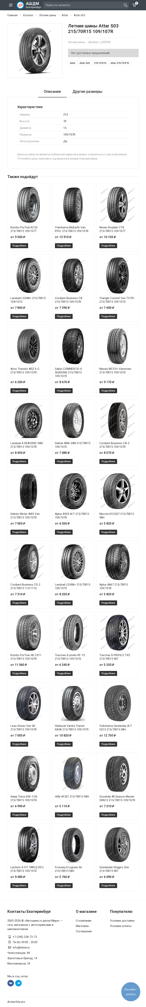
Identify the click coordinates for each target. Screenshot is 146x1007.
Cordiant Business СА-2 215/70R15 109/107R (114, 445)
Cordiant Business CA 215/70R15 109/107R (68, 299)
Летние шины (47, 15)
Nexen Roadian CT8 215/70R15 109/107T (112, 229)
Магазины (82, 926)
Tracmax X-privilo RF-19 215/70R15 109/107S (70, 656)
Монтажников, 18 (18, 963)
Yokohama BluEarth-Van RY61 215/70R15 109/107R (71, 229)
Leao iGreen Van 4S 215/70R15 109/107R (23, 727)
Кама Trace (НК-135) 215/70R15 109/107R (23, 798)
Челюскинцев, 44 (18, 953)
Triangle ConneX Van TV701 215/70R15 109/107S (116, 299)
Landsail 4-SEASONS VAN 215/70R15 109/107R (26, 445)
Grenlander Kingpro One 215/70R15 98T (114, 869)
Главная (12, 15)
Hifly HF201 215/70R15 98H (72, 796)
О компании (83, 920)
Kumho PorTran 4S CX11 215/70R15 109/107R (25, 656)
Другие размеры (87, 91)
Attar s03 (79, 15)
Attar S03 (84, 63)
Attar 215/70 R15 (119, 63)
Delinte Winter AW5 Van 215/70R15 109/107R (25, 515)
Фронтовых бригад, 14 (22, 958)
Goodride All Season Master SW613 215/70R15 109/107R (117, 798)
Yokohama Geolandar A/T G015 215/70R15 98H (115, 727)
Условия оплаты (121, 926)
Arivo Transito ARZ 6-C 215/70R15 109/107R (25, 370)
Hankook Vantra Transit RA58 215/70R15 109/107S (72, 727)
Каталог (28, 15)
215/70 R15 (100, 63)
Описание (52, 91)
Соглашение (84, 931)
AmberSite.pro (16, 1001)
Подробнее (19, 245)
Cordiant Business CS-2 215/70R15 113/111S (25, 586)
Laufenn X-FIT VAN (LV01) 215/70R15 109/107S (27, 869)
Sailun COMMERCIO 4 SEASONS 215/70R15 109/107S (68, 372)
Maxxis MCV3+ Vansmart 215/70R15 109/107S (115, 370)
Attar (65, 15)
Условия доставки (122, 920)
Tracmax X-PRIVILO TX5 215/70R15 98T (114, 656)
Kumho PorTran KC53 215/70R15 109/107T (23, 229)
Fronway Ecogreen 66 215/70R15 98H (68, 869)
